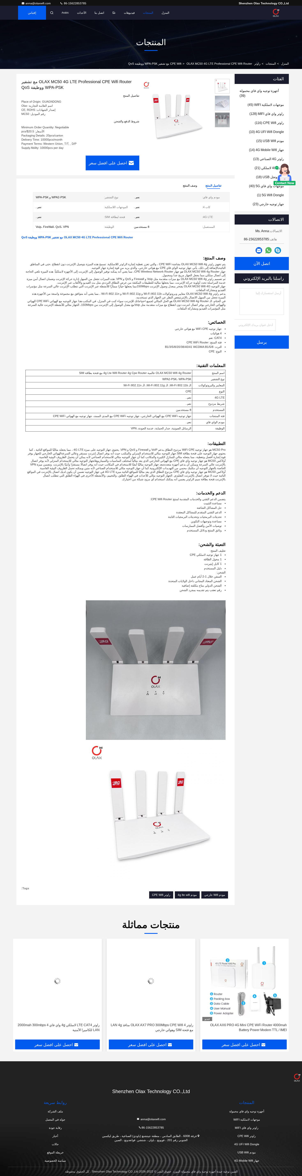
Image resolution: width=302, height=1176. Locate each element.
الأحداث (81, 12)
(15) (270, 141)
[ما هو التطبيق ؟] (268, 250)
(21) (269, 168)
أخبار (55, 1136)
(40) (266, 186)
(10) (266, 132)
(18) (270, 177)
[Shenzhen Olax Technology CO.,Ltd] (276, 13)
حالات (55, 1144)
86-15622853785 (74, 3)
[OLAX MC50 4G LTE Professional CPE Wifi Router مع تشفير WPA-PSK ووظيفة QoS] (175, 113)
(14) (266, 150)
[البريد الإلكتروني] (259, 250)
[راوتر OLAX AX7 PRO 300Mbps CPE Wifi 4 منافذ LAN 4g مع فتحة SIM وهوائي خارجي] (205, 981)
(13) (268, 159)
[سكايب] (277, 250)
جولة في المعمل (55, 1119)
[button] (281, 990)
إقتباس (32, 12)
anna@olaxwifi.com (38, 3)
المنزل (165, 12)
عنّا (114, 12)
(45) (266, 105)
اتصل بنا (99, 12)
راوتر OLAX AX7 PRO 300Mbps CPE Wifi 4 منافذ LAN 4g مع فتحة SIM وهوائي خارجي (206, 1027)
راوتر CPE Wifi (161, 894)
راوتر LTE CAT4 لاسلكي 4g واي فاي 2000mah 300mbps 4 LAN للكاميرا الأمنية (112, 1027)
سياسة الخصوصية (55, 1160)
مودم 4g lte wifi (187, 894)
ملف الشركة (55, 1111)
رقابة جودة (55, 1127)
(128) (266, 114)
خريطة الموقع (55, 1152)
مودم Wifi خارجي (214, 894)
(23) (268, 204)
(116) (269, 123)
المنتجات (148, 12)
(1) (270, 195)
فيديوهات (129, 12)
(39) (259, 93)
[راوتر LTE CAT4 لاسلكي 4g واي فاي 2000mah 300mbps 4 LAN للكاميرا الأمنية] (111, 981)
